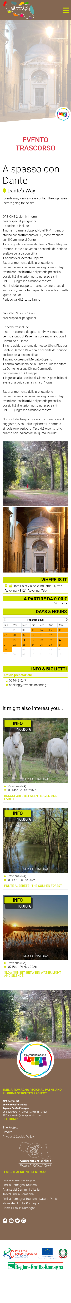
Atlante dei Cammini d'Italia (21, 1189)
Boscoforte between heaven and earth (30, 797)
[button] (66, 10)
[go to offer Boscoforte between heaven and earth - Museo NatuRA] (35, 750)
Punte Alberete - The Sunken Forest (33, 885)
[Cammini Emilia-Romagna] (17, 10)
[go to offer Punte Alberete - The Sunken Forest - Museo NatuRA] (35, 840)
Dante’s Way (21, 191)
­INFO (18, 723)
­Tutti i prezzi (60, 603)
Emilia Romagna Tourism (20, 1185)
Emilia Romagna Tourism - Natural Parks (30, 1198)
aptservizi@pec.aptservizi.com (24, 1115)
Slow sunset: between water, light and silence (32, 974)
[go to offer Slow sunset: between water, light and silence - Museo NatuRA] (35, 927)
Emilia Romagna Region (19, 1180)
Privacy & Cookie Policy (18, 1136)
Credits (7, 1132)
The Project (10, 1127)
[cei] (35, 1155)
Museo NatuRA (35, 779)
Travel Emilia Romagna (18, 1194)
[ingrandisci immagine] (35, 473)
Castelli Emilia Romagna (19, 1208)
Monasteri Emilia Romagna (21, 1203)
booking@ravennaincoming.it (29, 685)
